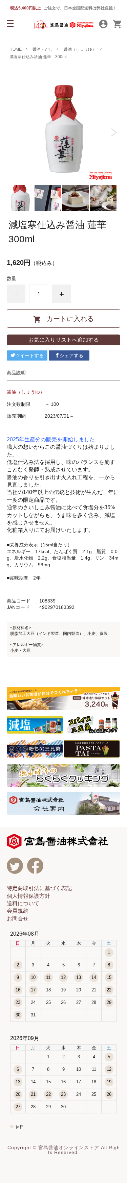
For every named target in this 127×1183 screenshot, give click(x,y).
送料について (23, 903)
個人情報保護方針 (28, 896)
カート (117, 24)
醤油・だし (43, 49)
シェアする (71, 355)
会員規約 (17, 911)
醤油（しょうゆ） (80, 49)
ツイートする (29, 355)
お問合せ (17, 918)
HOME (15, 49)
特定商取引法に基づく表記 (39, 888)
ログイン (103, 24)
